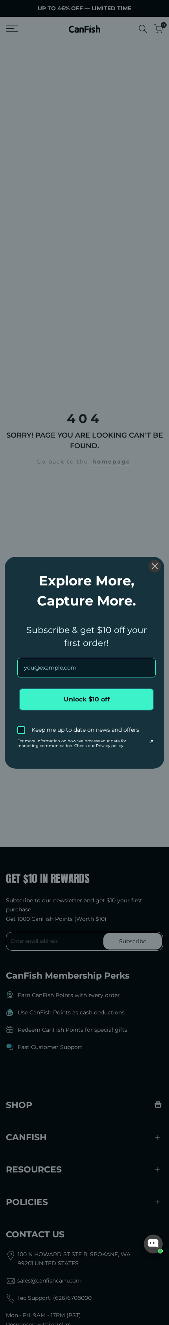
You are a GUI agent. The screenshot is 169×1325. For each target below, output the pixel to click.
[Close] (154, 566)
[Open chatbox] (153, 1244)
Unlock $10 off (87, 699)
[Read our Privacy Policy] (151, 742)
